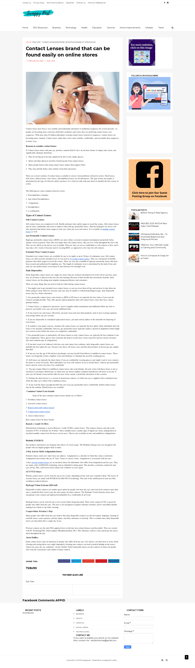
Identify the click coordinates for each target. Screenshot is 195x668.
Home (25, 27)
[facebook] (164, 2)
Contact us (27, 3)
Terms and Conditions (55, 3)
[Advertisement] (149, 134)
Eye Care (36, 42)
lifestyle (80, 623)
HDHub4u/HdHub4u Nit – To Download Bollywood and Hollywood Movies (154, 237)
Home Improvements (130, 27)
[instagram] (167, 2)
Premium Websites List (97, 3)
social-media (82, 627)
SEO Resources (40, 27)
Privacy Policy (38, 3)
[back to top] (186, 657)
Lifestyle (149, 27)
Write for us (81, 3)
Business (56, 27)
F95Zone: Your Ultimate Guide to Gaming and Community (154, 246)
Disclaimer (70, 3)
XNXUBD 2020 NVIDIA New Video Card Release (154, 224)
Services (111, 27)
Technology (71, 27)
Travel (161, 27)
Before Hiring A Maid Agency (154, 213)
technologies (82, 632)
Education (97, 27)
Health (84, 27)
